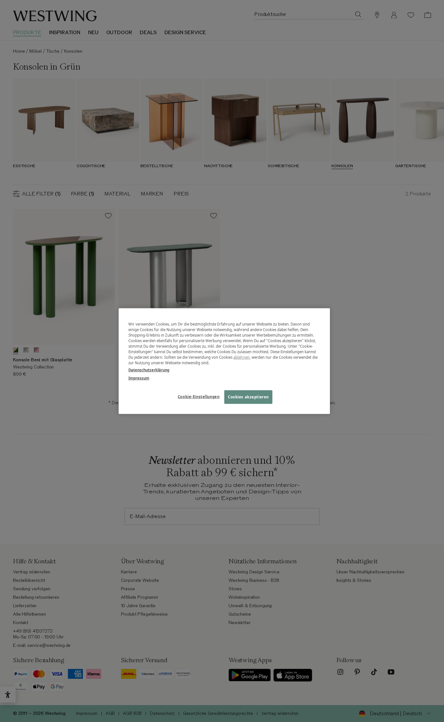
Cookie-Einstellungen (198, 396)
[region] (224, 361)
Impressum (138, 377)
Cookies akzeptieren (248, 396)
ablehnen (241, 357)
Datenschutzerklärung (148, 369)
